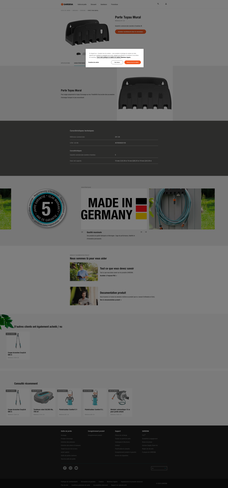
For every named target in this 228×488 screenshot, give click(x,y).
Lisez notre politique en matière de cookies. (109, 57)
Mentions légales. (126, 57)
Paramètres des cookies (93, 62)
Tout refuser (117, 62)
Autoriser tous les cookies (132, 62)
